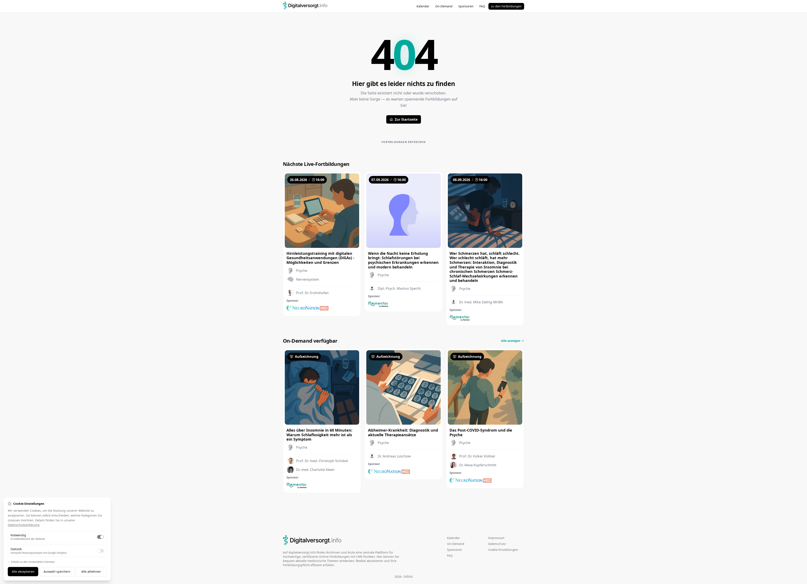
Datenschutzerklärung (23, 525)
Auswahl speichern (57, 571)
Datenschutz (497, 544)
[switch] (100, 537)
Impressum (496, 538)
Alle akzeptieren (23, 571)
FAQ (482, 6)
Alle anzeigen (510, 341)
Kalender (423, 6)
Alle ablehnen (91, 571)
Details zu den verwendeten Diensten (33, 562)
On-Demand (443, 6)
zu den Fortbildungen (506, 6)
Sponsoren (465, 6)
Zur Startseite (406, 119)
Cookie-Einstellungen (503, 550)
